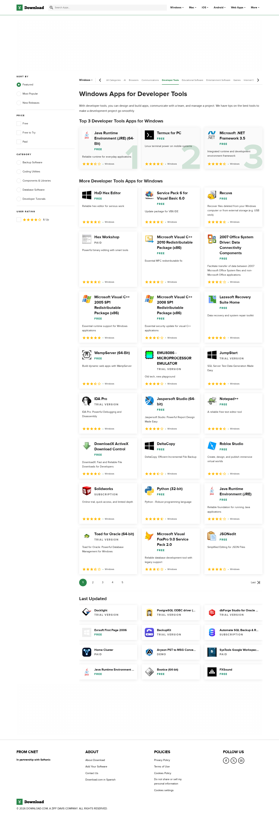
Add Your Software (96, 766)
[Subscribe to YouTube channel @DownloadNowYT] (241, 761)
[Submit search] (51, 8)
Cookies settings (164, 790)
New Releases (31, 102)
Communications (150, 80)
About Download (95, 760)
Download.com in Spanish (100, 779)
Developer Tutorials (34, 198)
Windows (175, 7)
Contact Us (91, 773)
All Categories (113, 80)
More (254, 7)
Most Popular (30, 93)
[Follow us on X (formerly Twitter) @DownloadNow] (234, 761)
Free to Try (29, 132)
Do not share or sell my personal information (168, 781)
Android (218, 7)
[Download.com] (30, 8)
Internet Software (252, 80)
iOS (204, 7)
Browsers (134, 80)
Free (25, 123)
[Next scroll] (257, 80)
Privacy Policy (162, 760)
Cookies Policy (162, 773)
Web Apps (237, 7)
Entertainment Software (218, 80)
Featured (28, 84)
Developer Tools (170, 80)
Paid (25, 141)
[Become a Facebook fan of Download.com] (226, 761)
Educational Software (192, 80)
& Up (46, 219)
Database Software (34, 189)
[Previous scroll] (100, 80)
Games (237, 80)
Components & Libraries (37, 180)
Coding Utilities (31, 171)
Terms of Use (162, 766)
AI (125, 80)
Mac (191, 7)
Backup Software (32, 162)
